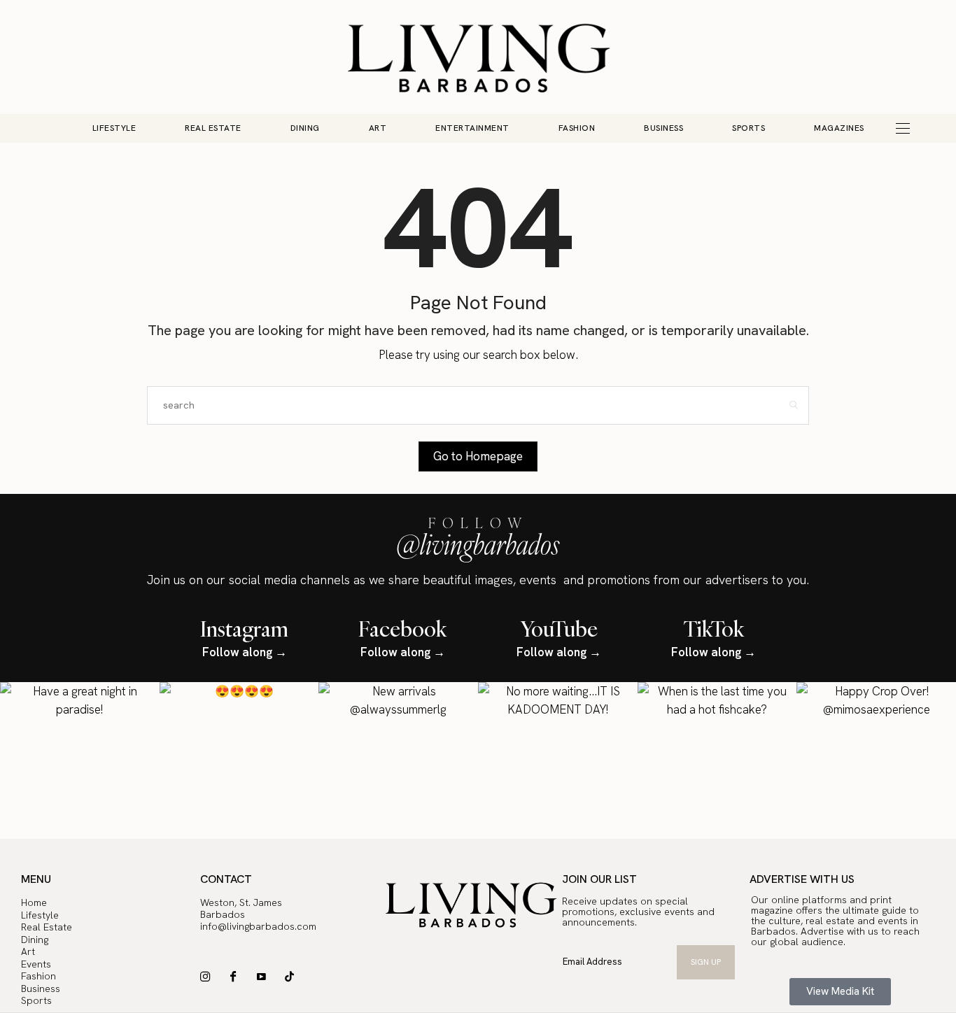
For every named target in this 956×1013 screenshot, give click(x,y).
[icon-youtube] (265, 976)
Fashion (577, 128)
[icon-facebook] (237, 976)
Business (663, 128)
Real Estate (213, 128)
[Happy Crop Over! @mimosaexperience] (876, 762)
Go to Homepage (478, 456)
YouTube (559, 628)
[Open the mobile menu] (903, 128)
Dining (305, 128)
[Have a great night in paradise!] (80, 762)
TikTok (714, 628)
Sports (748, 128)
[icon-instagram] (209, 976)
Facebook (402, 628)
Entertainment (472, 128)
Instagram (244, 628)
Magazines (839, 128)
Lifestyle (114, 128)
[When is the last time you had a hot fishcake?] (717, 762)
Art (378, 128)
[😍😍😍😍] (239, 762)
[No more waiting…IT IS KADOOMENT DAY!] (558, 762)
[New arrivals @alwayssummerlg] (398, 762)
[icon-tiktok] (293, 976)
